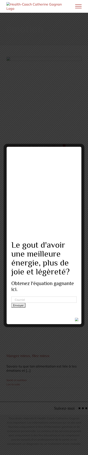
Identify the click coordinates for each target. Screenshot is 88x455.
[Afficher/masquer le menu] (78, 6)
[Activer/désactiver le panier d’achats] (64, 6)
